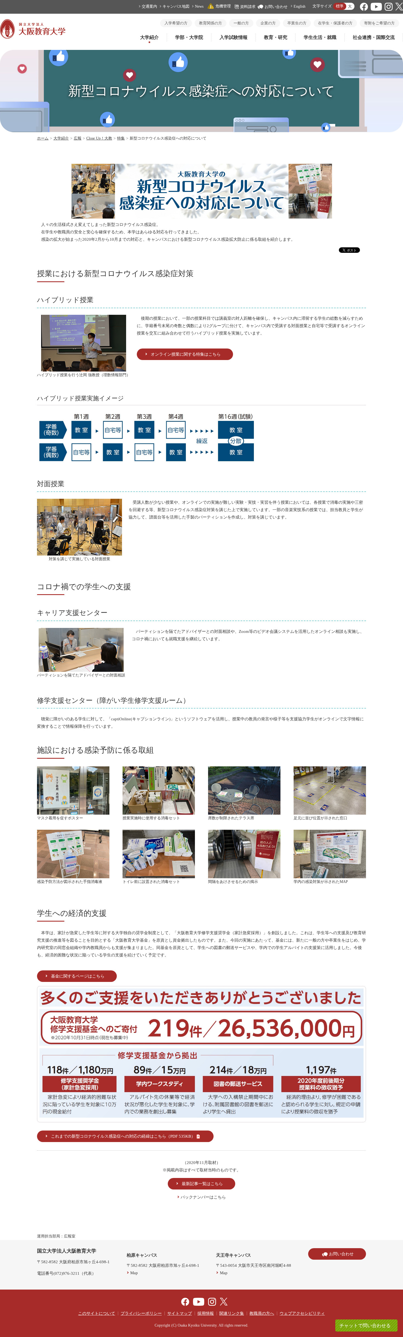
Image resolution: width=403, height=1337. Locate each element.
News (199, 6)
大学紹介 (149, 37)
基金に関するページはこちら (77, 976)
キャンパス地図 (176, 6)
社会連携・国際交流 (374, 37)
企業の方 (268, 23)
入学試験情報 (234, 37)
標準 (340, 6)
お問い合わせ (276, 7)
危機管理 (223, 6)
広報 (77, 138)
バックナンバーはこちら (203, 1197)
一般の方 (241, 23)
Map (134, 1273)
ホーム (43, 138)
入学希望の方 (176, 23)
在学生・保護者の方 (335, 23)
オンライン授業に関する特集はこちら (186, 354)
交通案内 (149, 6)
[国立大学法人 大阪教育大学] (32, 37)
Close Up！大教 (99, 138)
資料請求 (248, 7)
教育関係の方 (210, 23)
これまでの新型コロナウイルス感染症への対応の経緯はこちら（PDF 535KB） (123, 1136)
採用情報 (205, 1313)
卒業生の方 (296, 23)
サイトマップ (179, 1313)
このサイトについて (96, 1313)
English (299, 6)
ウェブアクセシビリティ (302, 1313)
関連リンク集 (231, 1313)
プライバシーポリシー (141, 1313)
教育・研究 (275, 37)
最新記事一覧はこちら (202, 1184)
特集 (121, 138)
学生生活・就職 (320, 37)
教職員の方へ (261, 1313)
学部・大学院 (189, 37)
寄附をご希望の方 (379, 23)
